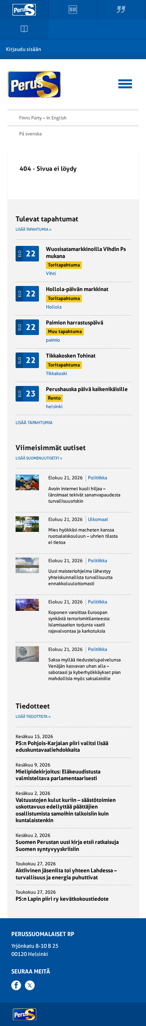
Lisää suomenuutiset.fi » (39, 458)
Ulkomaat (98, 519)
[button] (125, 83)
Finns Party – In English (43, 118)
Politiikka (97, 478)
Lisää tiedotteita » (33, 716)
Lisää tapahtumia (34, 422)
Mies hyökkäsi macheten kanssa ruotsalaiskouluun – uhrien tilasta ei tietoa (83, 536)
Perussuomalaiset (34, 84)
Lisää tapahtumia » (33, 229)
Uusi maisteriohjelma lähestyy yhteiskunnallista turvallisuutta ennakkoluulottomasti (80, 577)
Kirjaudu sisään (23, 49)
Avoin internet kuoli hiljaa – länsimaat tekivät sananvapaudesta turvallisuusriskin (84, 495)
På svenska (30, 134)
